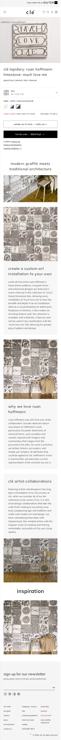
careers (7, 715)
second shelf (46, 715)
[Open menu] (5, 12)
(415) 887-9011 (28, 729)
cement (44, 711)
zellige (24, 724)
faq (23, 711)
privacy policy (9, 679)
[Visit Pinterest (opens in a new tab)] (10, 694)
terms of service (22, 679)
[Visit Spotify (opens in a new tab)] (18, 694)
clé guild (7, 711)
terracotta (45, 706)
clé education (9, 724)
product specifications (12, 145)
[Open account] (52, 12)
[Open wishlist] (44, 12)
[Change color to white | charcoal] (18, 106)
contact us (8, 729)
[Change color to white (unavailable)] (6, 106)
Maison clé (15, 141)
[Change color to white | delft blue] (12, 106)
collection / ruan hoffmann (13, 22)
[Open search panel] (48, 12)
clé (41, 735)
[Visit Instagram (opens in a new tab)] (5, 694)
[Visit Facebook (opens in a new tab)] (14, 694)
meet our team (28, 720)
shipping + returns (29, 706)
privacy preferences (38, 679)
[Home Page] (30, 12)
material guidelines (11, 148)
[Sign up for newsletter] (30, 688)
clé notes (7, 706)
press (6, 720)
